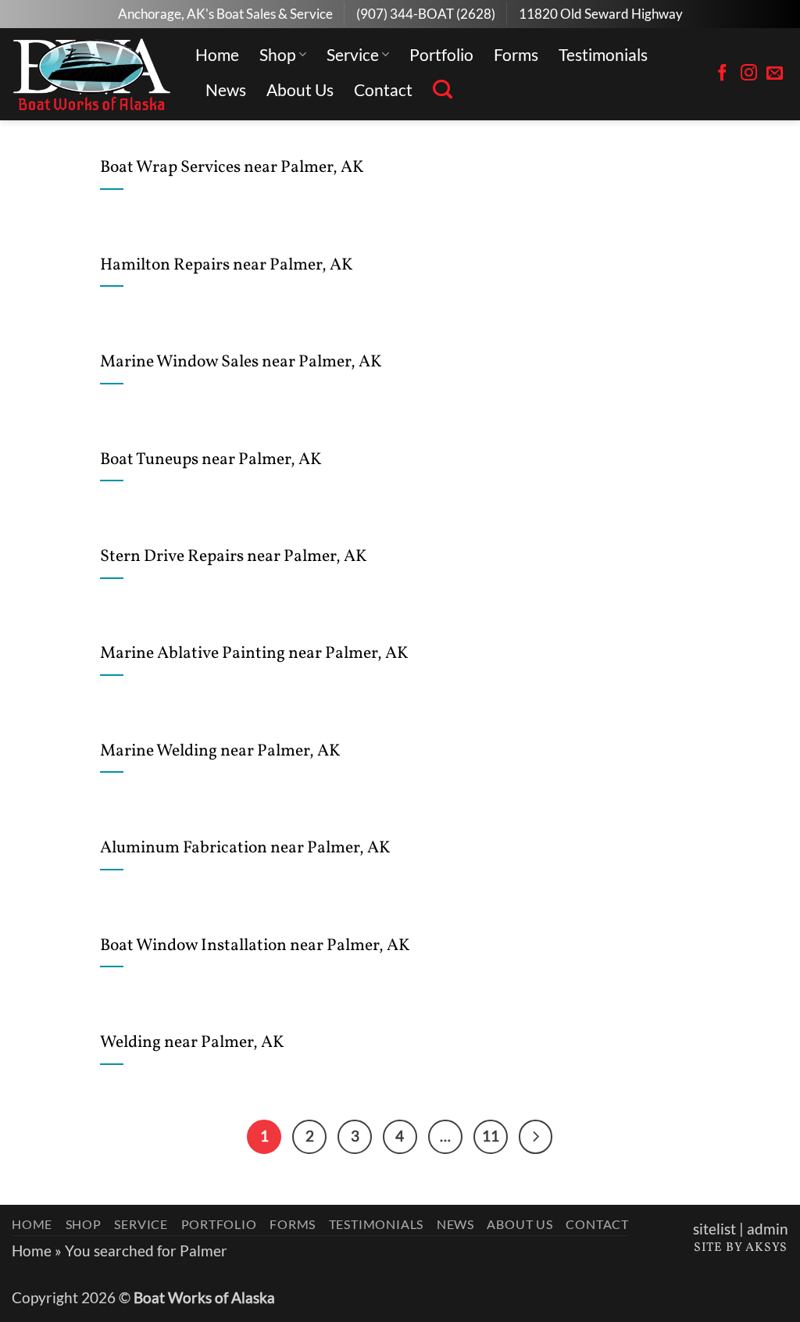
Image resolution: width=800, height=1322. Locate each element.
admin (767, 1229)
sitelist (714, 1229)
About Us (300, 89)
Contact (383, 89)
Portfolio (441, 54)
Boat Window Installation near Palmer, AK (255, 946)
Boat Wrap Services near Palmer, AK (232, 168)
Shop (277, 54)
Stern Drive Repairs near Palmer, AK (233, 557)
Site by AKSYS (741, 1247)
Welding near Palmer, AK (192, 1043)
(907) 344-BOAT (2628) (425, 13)
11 (490, 1136)
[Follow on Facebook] (722, 74)
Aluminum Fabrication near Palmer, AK (245, 848)
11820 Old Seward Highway (601, 13)
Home (217, 54)
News (225, 89)
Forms (516, 54)
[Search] (442, 89)
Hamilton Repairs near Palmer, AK (226, 266)
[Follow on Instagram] (749, 74)
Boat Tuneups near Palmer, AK (211, 460)
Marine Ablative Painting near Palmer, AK (254, 654)
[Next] (536, 1137)
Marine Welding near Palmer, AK (220, 752)
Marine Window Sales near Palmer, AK (241, 362)
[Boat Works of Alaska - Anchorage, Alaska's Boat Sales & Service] (92, 74)
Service (353, 54)
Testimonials (603, 54)
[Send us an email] (774, 74)
